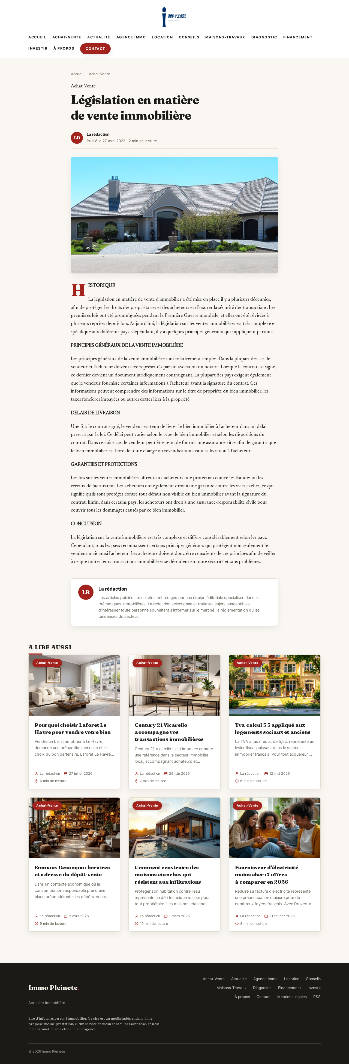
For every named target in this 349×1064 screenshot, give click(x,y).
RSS (317, 997)
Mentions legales (292, 997)
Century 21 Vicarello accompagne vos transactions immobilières (169, 732)
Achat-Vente (67, 37)
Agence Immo (131, 37)
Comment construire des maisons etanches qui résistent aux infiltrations (168, 874)
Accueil (37, 37)
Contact (95, 49)
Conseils (189, 37)
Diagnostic (264, 37)
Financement (298, 37)
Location (162, 37)
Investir (37, 48)
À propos (63, 48)
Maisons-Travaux (225, 37)
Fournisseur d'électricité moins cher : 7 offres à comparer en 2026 (266, 874)
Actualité (98, 37)
